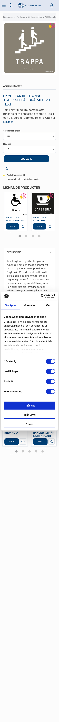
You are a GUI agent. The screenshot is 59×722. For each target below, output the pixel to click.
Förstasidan (8, 17)
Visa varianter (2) (40, 443)
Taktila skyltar (51, 17)
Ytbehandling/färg (11, 131)
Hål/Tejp (7, 144)
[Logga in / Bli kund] (52, 5)
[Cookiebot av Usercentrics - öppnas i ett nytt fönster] (41, 296)
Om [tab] (48, 305)
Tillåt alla (29, 405)
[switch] (50, 371)
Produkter (21, 17)
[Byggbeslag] (29, 5)
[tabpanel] (16, 211)
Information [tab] (29, 305)
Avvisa (29, 423)
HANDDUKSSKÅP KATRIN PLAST (43, 434)
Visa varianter (12, 227)
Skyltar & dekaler (35, 17)
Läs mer (8, 122)
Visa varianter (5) (11, 443)
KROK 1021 (11, 432)
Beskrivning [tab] (14, 252)
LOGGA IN (26, 158)
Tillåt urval (30, 414)
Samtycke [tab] (10, 305)
